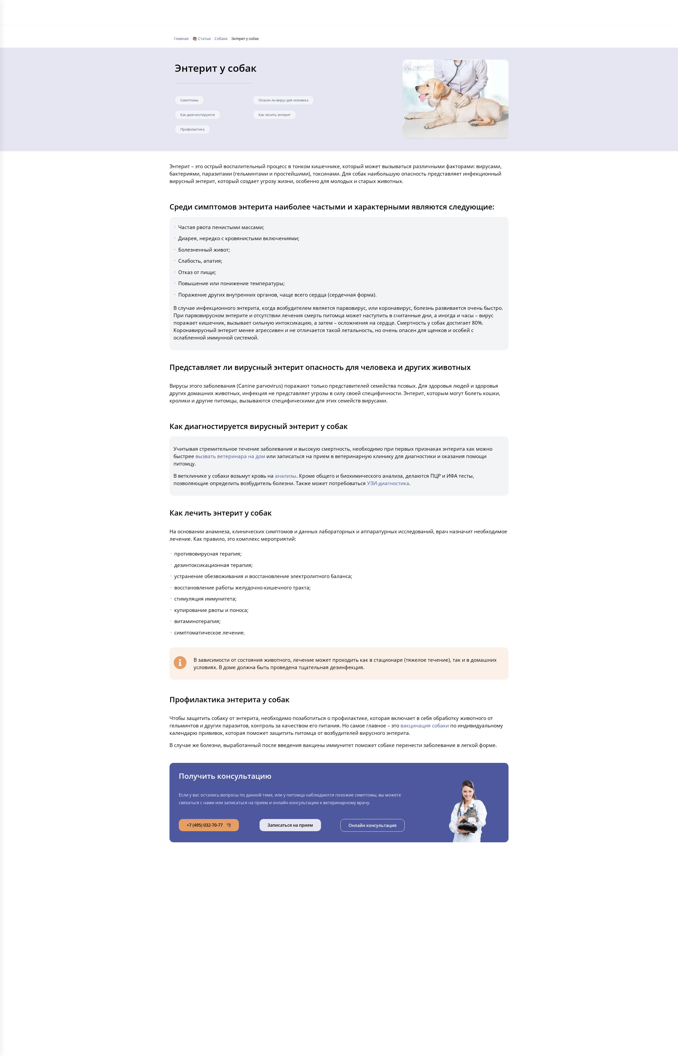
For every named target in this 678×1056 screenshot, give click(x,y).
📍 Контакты (203, 973)
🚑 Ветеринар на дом (371, 962)
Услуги (306, 13)
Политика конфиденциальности (218, 1014)
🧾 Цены (198, 918)
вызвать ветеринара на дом (230, 456)
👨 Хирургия (361, 895)
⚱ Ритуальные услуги (370, 973)
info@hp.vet (442, 893)
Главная (264, 13)
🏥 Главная (201, 884)
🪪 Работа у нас (206, 962)
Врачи (338, 13)
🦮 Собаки (280, 895)
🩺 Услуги (200, 907)
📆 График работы (209, 940)
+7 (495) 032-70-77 (460, 10)
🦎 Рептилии (282, 918)
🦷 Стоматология (367, 907)
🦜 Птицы (279, 929)
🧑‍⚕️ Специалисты (207, 929)
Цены (322, 13)
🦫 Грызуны (281, 907)
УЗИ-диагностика (388, 483)
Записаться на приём (449, 913)
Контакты (389, 13)
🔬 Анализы (361, 918)
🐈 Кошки (279, 884)
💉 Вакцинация (364, 940)
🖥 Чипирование (365, 951)
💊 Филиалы (202, 895)
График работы (362, 13)
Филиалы (286, 13)
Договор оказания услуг (449, 990)
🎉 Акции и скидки (209, 951)
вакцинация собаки (424, 725)
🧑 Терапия (360, 884)
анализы (285, 475)
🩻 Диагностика (365, 929)
